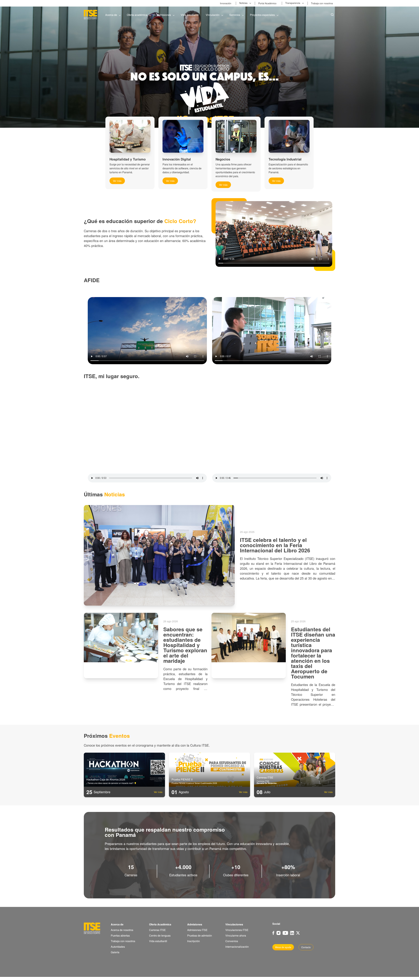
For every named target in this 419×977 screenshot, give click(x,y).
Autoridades (118, 947)
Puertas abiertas (120, 935)
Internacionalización (237, 947)
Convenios (231, 941)
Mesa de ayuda (283, 947)
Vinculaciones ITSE (236, 930)
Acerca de (117, 924)
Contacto (306, 947)
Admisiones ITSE (197, 930)
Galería (115, 952)
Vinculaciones (234, 924)
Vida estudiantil (158, 941)
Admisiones (194, 924)
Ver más (117, 180)
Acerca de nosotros (122, 930)
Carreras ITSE (157, 930)
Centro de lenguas (160, 935)
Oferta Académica (160, 924)
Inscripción (193, 941)
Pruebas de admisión (199, 935)
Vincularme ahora (235, 935)
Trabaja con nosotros (123, 941)
